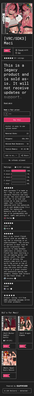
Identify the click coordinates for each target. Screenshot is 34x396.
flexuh (21, 50)
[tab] (13, 32)
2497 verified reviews (14, 300)
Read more (8, 103)
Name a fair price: (12, 110)
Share (26, 155)
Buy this (17, 120)
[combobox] (11, 155)
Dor (19, 53)
